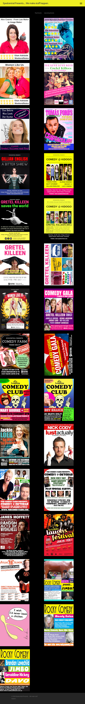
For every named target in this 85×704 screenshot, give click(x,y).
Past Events (38, 13)
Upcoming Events (49, 13)
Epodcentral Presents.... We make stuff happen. (25, 3)
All (31, 13)
